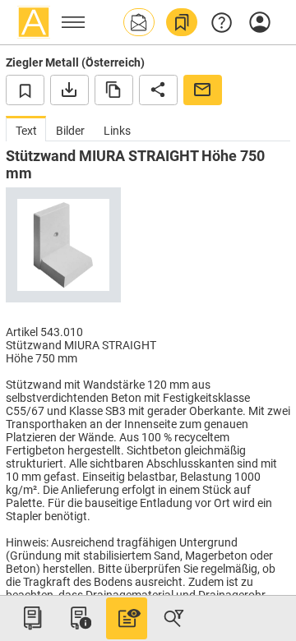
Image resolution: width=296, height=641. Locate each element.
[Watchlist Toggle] (25, 89)
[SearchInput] (173, 618)
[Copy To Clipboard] (114, 89)
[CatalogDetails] (126, 618)
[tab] (26, 128)
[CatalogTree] (32, 618)
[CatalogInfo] (78, 618)
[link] (181, 22)
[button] (139, 22)
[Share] (158, 89)
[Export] (69, 89)
